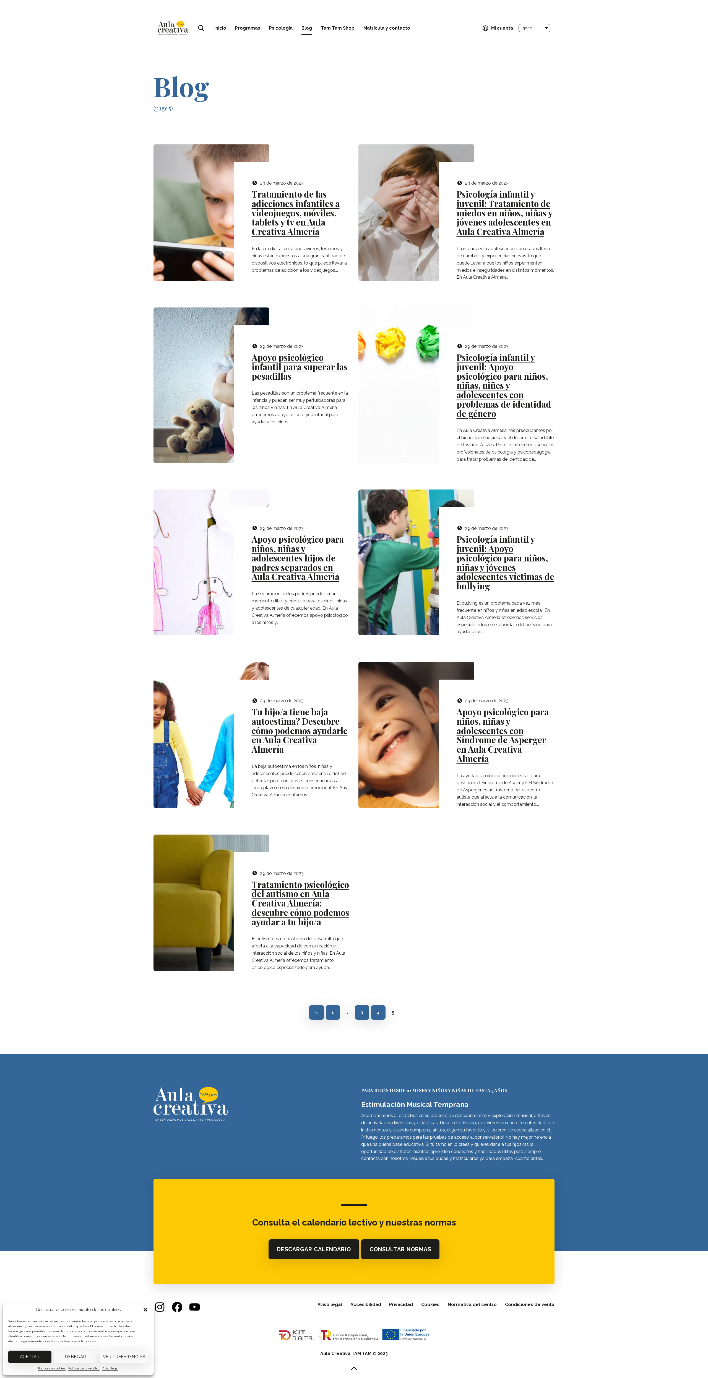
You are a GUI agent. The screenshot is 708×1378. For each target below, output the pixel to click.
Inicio (220, 28)
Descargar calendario (316, 1250)
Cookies (430, 1304)
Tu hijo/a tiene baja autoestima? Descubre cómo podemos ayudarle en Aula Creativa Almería (300, 730)
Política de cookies (52, 1368)
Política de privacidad (84, 1368)
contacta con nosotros (384, 1158)
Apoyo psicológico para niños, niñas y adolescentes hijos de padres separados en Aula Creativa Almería (298, 558)
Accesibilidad (365, 1304)
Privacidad (401, 1304)
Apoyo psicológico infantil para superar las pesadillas (300, 367)
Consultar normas (402, 1250)
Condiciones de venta (530, 1304)
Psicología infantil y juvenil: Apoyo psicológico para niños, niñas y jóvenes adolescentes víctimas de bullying (505, 563)
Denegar (75, 1356)
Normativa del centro (472, 1304)
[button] (145, 1309)
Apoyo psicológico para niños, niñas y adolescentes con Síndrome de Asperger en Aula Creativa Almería (503, 735)
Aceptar (30, 1356)
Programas (247, 28)
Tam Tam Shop (338, 28)
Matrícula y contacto (386, 28)
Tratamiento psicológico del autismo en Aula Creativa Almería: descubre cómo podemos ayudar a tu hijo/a (300, 903)
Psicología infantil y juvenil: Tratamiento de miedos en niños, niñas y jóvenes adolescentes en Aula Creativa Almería (505, 213)
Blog (306, 28)
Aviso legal (110, 1368)
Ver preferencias (124, 1356)
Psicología (281, 28)
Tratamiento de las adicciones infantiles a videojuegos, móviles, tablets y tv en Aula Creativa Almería (296, 213)
